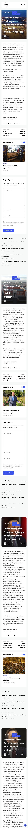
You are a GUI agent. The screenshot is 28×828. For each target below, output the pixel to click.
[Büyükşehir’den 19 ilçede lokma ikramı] (14, 153)
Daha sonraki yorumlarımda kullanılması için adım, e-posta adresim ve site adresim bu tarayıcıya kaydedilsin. (13, 224)
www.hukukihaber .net (12, 542)
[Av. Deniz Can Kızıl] (6, 5)
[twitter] (10, 123)
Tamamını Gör (24, 238)
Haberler (9, 12)
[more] (19, 123)
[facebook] (8, 123)
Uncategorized (16, 14)
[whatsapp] (17, 123)
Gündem (14, 12)
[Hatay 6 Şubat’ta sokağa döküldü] (14, 665)
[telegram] (12, 123)
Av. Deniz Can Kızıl (5, 245)
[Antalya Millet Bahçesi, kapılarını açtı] (14, 398)
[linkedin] (14, 123)
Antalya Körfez (6, 415)
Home (5, 12)
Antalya (5, 163)
